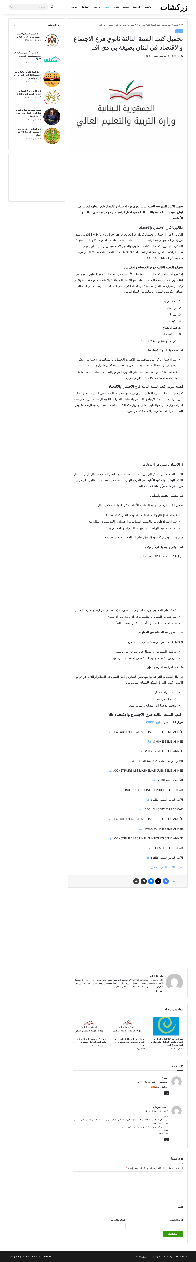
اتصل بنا (85, 7)
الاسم (180, 1207)
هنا (108, 732)
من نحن (96, 7)
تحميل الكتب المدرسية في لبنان (163, 867)
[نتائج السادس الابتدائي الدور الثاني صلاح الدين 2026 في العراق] (51, 135)
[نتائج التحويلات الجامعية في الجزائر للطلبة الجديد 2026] (51, 97)
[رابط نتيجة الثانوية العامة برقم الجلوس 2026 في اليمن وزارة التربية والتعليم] (51, 78)
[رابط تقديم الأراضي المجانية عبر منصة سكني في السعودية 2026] (51, 59)
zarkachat (156, 975)
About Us (47, 1256)
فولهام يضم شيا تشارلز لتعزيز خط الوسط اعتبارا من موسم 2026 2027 (28, 113)
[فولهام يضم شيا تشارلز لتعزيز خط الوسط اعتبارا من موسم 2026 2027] (51, 116)
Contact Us (36, 1256)
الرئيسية (148, 7)
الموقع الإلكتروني (118, 1220)
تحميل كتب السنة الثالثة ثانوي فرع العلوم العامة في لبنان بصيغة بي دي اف (129, 1042)
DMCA (26, 1256)
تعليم (107, 7)
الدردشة (136, 7)
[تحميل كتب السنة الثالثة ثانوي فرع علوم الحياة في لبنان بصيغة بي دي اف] (89, 1026)
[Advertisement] (128, 177)
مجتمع (126, 7)
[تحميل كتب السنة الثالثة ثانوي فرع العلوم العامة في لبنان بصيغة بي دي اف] (128, 1026)
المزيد (75, 7)
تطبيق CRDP (154, 722)
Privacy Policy (14, 1256)
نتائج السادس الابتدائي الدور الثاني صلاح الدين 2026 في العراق (29, 132)
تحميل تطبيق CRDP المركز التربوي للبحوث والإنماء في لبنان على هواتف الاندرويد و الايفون (167, 1042)
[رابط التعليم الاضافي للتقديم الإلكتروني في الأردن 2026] (51, 40)
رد (167, 1093)
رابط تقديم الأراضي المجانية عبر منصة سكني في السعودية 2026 (27, 55)
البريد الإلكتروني (176, 1220)
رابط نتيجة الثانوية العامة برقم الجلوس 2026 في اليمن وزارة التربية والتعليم (27, 74)
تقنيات (116, 7)
